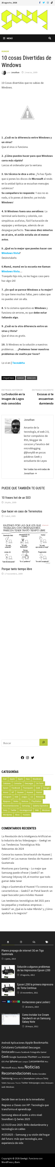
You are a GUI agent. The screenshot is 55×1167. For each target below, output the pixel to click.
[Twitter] (44, 2)
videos (42, 1083)
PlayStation (36, 801)
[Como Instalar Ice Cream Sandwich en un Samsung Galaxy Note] (11, 1015)
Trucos (18, 1083)
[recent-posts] (21, 942)
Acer (5, 779)
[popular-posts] (8, 942)
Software (39, 1078)
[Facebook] (40, 2)
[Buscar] (43, 742)
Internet (46, 1056)
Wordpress (7, 814)
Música (14, 1068)
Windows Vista (10, 253)
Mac (46, 1061)
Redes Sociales (39, 1073)
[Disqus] (27, 619)
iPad (7, 1061)
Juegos (24, 797)
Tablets (4, 1083)
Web (37, 810)
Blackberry (37, 779)
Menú (10, 38)
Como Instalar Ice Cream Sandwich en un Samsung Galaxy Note (36, 1018)
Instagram (7, 797)
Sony (5, 810)
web (4, 1087)
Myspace (6, 801)
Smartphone (29, 1078)
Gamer (43, 1052)
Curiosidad (21, 1047)
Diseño (17, 1052)
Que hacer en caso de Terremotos (22, 511)
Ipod (20, 1061)
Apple (12, 779)
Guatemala (22, 1056)
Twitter (13, 810)
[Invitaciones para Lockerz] (11, 1002)
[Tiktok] (51, 2)
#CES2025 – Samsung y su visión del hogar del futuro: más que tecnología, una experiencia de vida (26, 1139)
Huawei (20, 792)
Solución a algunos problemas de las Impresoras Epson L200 (33, 968)
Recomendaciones (11, 805)
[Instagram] (48, 2)
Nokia (15, 801)
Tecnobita (18, 363)
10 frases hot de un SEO (16, 497)
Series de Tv (18, 1078)
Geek (38, 788)
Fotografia (35, 1052)
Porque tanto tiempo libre (17, 569)
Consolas (18, 783)
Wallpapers (49, 1083)
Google (46, 788)
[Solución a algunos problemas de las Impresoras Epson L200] (8, 967)
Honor (5, 792)
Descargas (29, 783)
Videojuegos (34, 1083)
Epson (5, 788)
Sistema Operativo (40, 805)
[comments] (34, 942)
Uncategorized (26, 810)
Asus (28, 779)
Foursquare (28, 788)
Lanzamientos (36, 1061)
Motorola (40, 797)
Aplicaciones (18, 1042)
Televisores (11, 1083)
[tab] (8, 942)
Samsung (26, 805)
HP (13, 792)
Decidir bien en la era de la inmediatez (23, 1099)
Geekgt (24, 1158)
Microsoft (6, 1067)
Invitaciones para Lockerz (36, 1002)
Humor (5, 51)
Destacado (8, 1052)
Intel (16, 797)
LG (32, 797)
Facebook (16, 788)
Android (6, 1042)
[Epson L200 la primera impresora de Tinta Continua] (8, 985)
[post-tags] (46, 942)
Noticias (25, 801)
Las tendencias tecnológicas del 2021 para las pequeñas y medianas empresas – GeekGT (26, 905)
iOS (3, 1061)
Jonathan (15, 72)
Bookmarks (40, 1042)
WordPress (7, 1162)
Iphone (14, 1061)
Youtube (26, 814)
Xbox (17, 814)
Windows (31, 378)
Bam (17, 1162)
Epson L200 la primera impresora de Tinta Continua (35, 986)
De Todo (40, 783)
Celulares (7, 783)
